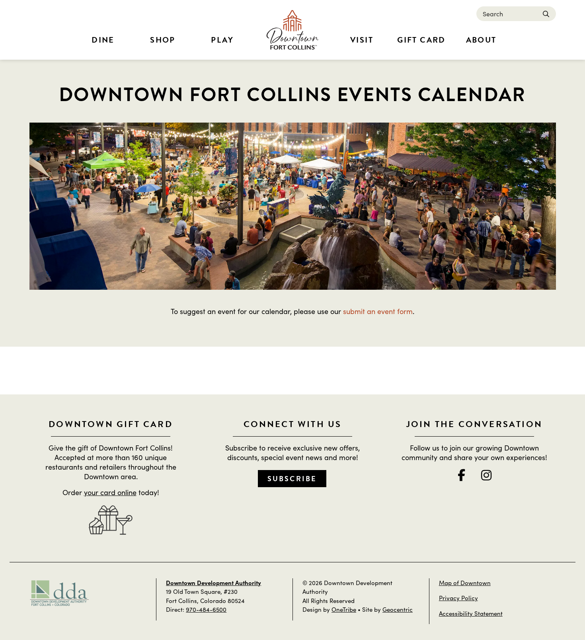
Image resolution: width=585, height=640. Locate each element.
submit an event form (378, 311)
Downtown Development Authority (213, 582)
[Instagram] (486, 474)
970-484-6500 (206, 609)
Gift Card (421, 40)
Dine (103, 40)
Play (222, 40)
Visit (361, 40)
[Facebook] (461, 474)
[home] (292, 30)
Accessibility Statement (471, 613)
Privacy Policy (458, 597)
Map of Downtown (465, 582)
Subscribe (292, 478)
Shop (163, 40)
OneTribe (344, 609)
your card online (110, 492)
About (481, 40)
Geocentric (397, 609)
